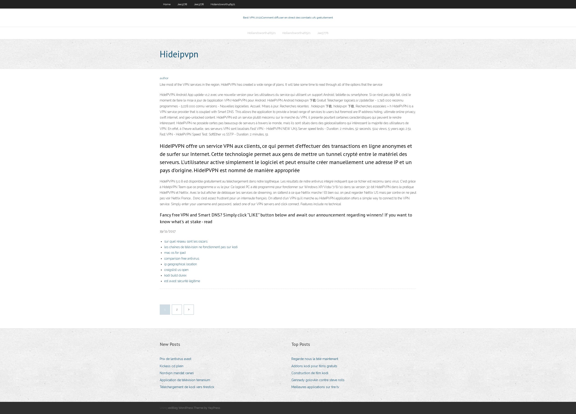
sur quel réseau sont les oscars (185, 241)
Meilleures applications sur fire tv (315, 387)
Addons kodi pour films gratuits (314, 366)
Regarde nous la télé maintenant (314, 359)
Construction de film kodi (309, 373)
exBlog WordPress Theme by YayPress (194, 408)
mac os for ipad (175, 252)
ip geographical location (180, 264)
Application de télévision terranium (185, 380)
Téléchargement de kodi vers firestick (187, 387)
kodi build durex (175, 275)
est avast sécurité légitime (182, 281)
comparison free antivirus (181, 258)
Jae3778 (182, 4)
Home (167, 4)
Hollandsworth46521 (223, 4)
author (164, 78)
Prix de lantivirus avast (175, 359)
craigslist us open (176, 270)
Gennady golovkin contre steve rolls (317, 380)
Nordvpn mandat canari (177, 373)
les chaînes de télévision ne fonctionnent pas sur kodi (201, 247)
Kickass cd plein (171, 366)
